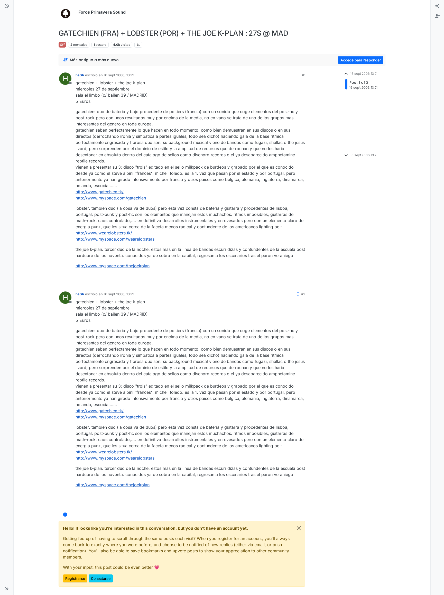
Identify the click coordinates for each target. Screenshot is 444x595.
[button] (6, 589)
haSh (80, 75)
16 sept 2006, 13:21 (119, 75)
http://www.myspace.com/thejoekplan (113, 265)
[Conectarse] (437, 6)
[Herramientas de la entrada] (301, 279)
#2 (303, 294)
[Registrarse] (437, 16)
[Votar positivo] (272, 279)
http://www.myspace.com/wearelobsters (115, 239)
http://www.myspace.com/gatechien (111, 197)
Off (62, 45)
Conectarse (100, 578)
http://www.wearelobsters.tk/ (104, 232)
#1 (303, 75)
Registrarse (75, 578)
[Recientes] (6, 6)
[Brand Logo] (67, 12)
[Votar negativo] (290, 279)
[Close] (299, 528)
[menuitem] (437, 6)
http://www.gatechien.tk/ (100, 191)
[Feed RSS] (138, 45)
